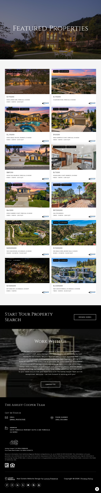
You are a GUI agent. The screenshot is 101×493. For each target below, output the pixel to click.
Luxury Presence (51, 479)
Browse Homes (85, 317)
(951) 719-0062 (61, 419)
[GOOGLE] (34, 485)
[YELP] (23, 485)
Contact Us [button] (50, 384)
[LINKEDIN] (18, 485)
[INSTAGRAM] (12, 485)
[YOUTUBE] (28, 485)
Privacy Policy (87, 479)
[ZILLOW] (39, 485)
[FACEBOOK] (7, 485)
